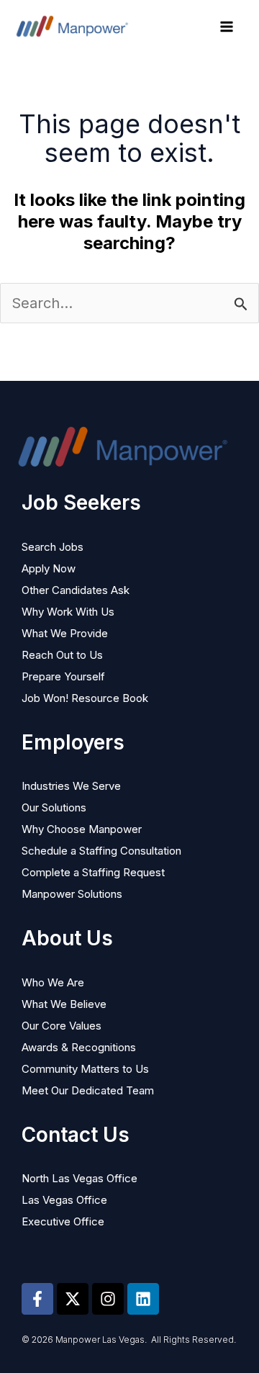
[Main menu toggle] (227, 27)
